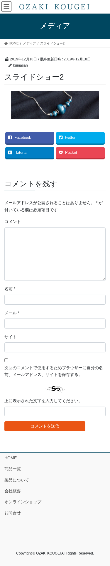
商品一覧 (12, 468)
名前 (9, 288)
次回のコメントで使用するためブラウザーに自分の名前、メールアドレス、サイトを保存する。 (53, 371)
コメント (12, 221)
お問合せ (12, 512)
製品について (16, 480)
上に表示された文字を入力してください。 (43, 400)
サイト (10, 336)
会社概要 (12, 491)
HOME (10, 458)
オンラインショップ (22, 501)
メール (11, 313)
